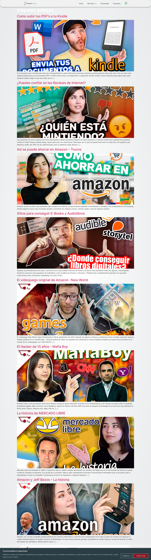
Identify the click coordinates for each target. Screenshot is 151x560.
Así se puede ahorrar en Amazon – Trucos (49, 149)
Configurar (125, 556)
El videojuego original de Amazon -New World (52, 280)
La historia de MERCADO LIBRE (41, 413)
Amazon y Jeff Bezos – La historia (43, 480)
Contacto (116, 3)
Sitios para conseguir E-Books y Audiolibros (51, 213)
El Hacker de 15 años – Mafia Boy (42, 347)
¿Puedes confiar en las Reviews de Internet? (51, 83)
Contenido (104, 3)
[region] (75, 554)
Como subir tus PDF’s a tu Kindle (42, 16)
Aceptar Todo (140, 556)
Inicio (81, 3)
